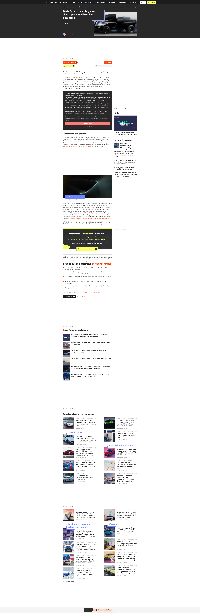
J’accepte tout (88, 123)
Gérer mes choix (87, 126)
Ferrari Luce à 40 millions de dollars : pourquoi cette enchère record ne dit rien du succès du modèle (126, 514)
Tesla (65, 300)
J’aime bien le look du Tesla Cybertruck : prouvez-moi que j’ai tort (91, 343)
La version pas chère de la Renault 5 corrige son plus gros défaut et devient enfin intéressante (126, 452)
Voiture (123, 7)
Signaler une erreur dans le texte (90, 292)
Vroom (116, 7)
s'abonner (152, 2)
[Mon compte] (141, 2)
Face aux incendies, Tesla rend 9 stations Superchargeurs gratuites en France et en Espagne (125, 174)
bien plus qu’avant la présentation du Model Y (77, 146)
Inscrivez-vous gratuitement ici (86, 261)
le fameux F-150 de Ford (84, 213)
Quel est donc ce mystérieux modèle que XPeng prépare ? (84, 477)
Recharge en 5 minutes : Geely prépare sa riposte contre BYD (125, 435)
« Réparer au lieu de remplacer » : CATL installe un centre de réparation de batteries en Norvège (85, 573)
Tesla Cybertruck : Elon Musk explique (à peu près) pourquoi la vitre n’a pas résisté (90, 375)
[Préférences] (144, 2)
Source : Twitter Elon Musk (72, 200)
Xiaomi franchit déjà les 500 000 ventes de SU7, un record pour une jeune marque (126, 530)
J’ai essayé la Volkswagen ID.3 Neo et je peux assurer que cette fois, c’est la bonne (125, 162)
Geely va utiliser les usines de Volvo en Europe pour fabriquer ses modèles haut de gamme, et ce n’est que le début (85, 547)
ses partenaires (69, 115)
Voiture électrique (132, 7)
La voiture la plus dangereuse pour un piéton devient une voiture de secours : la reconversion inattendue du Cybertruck (88, 273)
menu (65, 2)
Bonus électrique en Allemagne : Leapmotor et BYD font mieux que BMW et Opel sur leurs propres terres (125, 570)
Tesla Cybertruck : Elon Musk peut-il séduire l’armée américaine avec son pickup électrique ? (90, 367)
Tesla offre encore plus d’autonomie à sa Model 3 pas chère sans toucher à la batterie (85, 423)
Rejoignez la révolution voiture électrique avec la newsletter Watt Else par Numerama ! (89, 335)
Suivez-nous (108, 62)
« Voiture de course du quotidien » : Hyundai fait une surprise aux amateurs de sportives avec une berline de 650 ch (85, 439)
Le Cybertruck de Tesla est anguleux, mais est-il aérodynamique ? (89, 351)
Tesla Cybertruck (101, 263)
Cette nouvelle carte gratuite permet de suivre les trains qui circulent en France (126, 465)
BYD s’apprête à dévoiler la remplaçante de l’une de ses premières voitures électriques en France (126, 423)
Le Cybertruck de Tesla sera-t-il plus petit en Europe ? (91, 358)
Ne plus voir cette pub (69, 58)
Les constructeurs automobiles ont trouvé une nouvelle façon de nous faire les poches (126, 544)
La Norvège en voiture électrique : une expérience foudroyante (125, 168)
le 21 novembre (74, 77)
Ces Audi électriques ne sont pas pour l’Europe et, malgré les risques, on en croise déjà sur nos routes (85, 533)
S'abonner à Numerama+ (86, 249)
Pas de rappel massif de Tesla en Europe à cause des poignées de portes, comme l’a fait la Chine (84, 452)
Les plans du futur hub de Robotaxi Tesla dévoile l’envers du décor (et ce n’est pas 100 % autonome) (85, 514)
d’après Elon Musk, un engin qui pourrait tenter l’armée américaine (90, 219)
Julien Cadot (70, 34)
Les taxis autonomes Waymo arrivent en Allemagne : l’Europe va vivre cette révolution (125, 478)
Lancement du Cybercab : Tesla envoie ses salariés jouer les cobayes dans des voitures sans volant (124, 154)
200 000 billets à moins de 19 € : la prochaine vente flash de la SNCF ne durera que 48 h (85, 465)
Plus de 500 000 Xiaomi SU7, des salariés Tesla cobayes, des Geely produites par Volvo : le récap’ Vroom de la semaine (128, 146)
